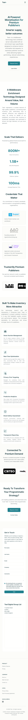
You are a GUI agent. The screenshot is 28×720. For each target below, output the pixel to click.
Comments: (7, 573)
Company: (6, 567)
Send (14, 591)
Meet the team (5, 679)
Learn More (14, 68)
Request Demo (14, 63)
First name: (7, 547)
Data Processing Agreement (8, 693)
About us (4, 677)
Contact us (4, 682)
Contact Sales (14, 515)
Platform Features (6, 666)
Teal (4, 2)
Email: (5, 560)
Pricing (3, 668)
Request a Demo (14, 510)
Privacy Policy (5, 690)
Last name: (6, 554)
